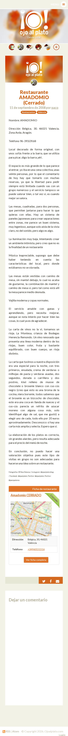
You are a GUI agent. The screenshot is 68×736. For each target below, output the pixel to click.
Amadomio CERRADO (26, 495)
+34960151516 (36, 549)
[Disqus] (34, 654)
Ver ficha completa (36, 559)
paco (54, 108)
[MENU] (64, 4)
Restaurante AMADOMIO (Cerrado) (34, 97)
